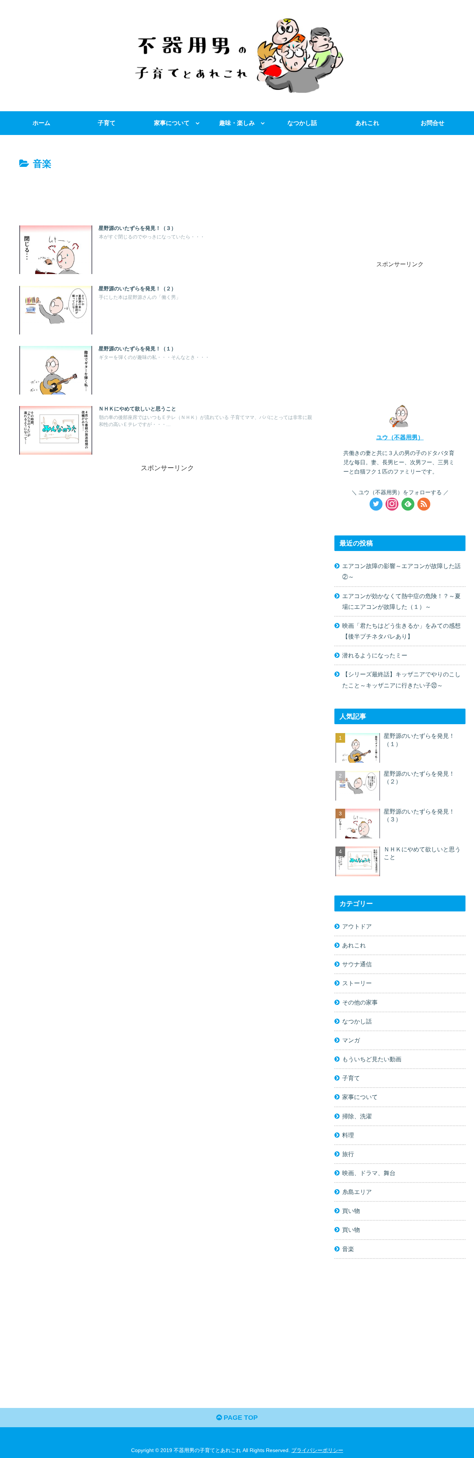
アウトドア (357, 926)
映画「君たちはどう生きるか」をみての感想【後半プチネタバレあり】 (401, 631)
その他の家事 (360, 1002)
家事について (360, 1097)
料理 (348, 1135)
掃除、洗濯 (357, 1116)
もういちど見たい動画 (371, 1059)
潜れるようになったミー (374, 655)
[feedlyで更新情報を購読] (407, 504)
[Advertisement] (167, 192)
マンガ (351, 1040)
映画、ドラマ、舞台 (368, 1173)
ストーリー (357, 983)
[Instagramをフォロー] (391, 504)
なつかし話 (357, 1021)
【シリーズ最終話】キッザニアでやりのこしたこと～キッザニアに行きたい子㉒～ (401, 679)
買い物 (351, 1210)
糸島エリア (357, 1191)
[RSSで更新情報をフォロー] (423, 504)
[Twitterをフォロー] (376, 504)
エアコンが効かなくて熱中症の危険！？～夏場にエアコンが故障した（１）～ (401, 601)
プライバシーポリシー (317, 1450)
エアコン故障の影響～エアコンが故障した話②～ (401, 571)
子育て (351, 1078)
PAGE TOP (240, 1417)
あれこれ (354, 945)
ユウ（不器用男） (400, 437)
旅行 (348, 1154)
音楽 (348, 1249)
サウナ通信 (357, 964)
